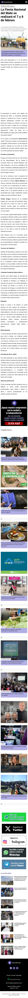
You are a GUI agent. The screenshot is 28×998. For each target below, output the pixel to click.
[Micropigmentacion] (14, 712)
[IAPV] (14, 562)
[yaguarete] (14, 669)
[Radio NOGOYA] (14, 804)
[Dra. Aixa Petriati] (14, 763)
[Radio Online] (14, 605)
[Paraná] (14, 476)
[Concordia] (14, 637)
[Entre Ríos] (14, 518)
